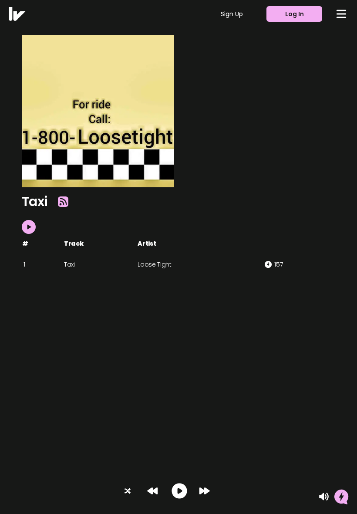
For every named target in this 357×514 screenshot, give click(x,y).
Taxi (69, 264)
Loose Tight (154, 264)
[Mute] (324, 496)
